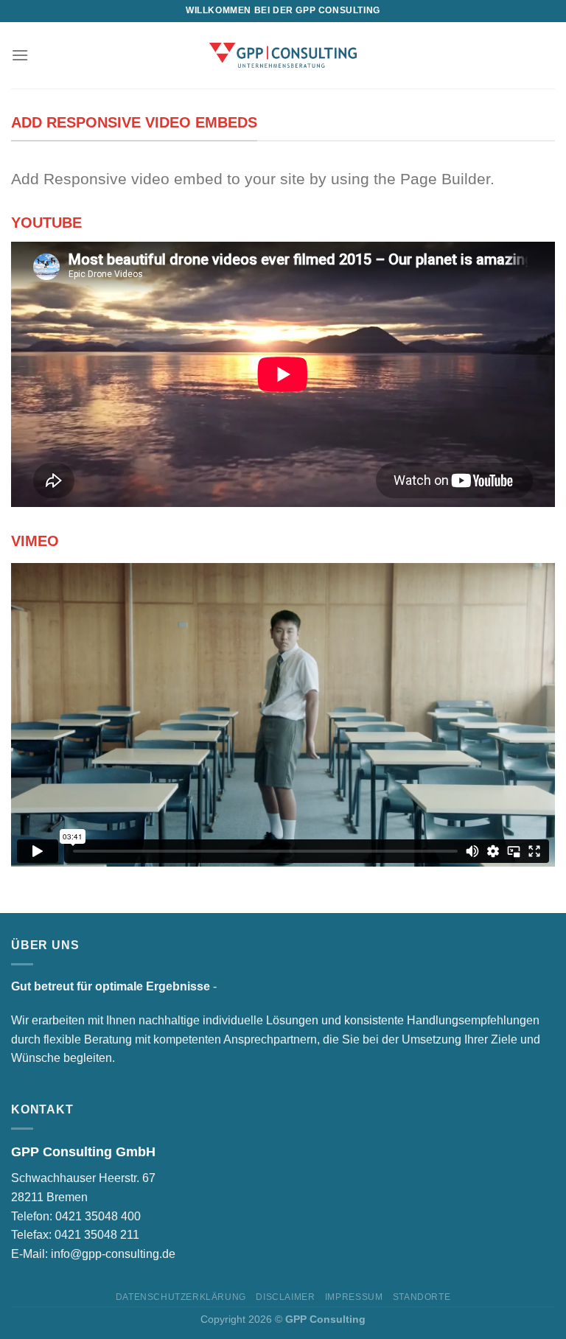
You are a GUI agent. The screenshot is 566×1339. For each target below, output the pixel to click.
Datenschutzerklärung (181, 1297)
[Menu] (20, 55)
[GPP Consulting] (283, 55)
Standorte (422, 1297)
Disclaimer (285, 1297)
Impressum (354, 1297)
